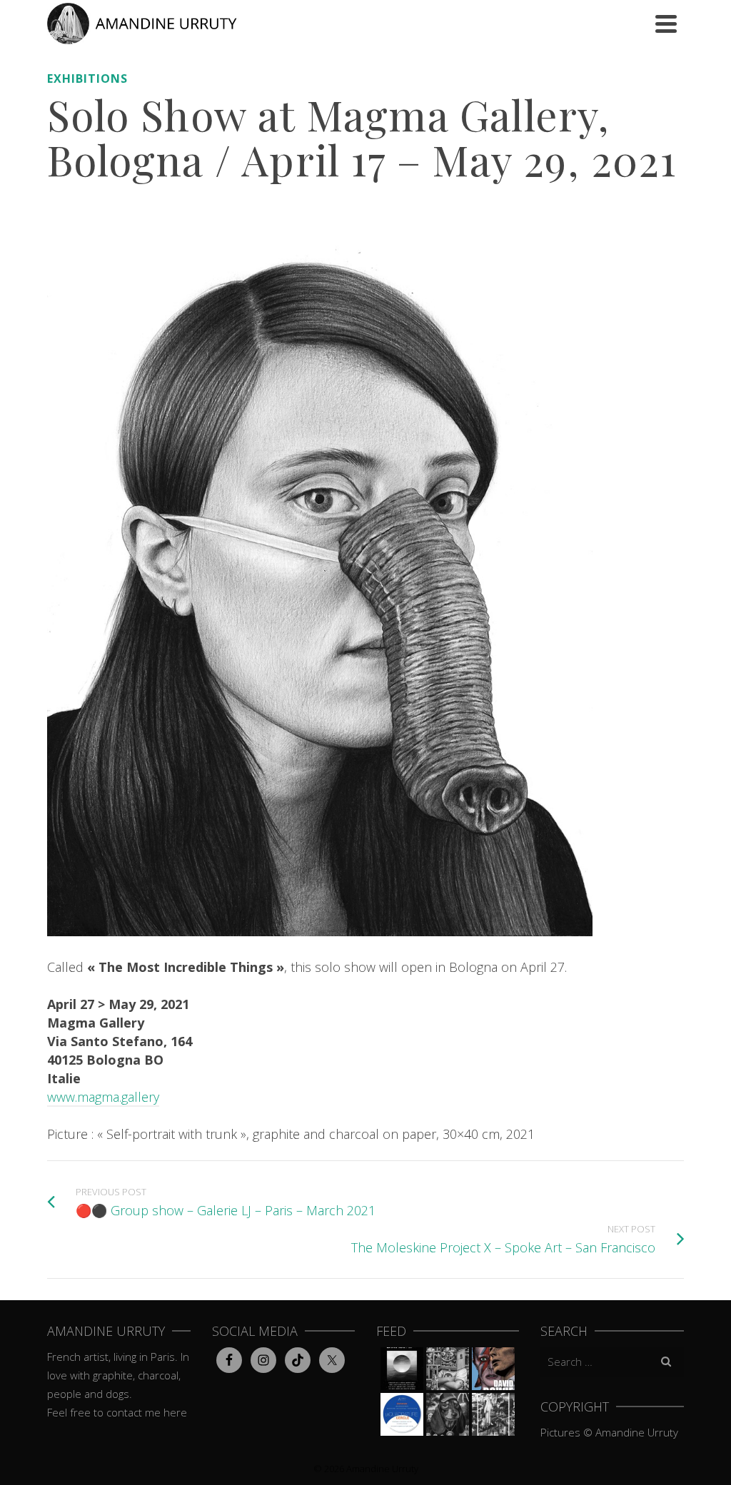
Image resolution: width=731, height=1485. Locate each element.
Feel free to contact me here (117, 1412)
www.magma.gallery (103, 1096)
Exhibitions (87, 78)
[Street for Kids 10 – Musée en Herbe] (447, 1414)
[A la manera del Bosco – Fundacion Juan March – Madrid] (493, 1414)
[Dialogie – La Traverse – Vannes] (401, 1368)
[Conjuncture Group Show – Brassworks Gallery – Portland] (447, 1368)
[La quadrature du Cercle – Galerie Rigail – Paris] (401, 1414)
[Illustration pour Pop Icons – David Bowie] (493, 1368)
